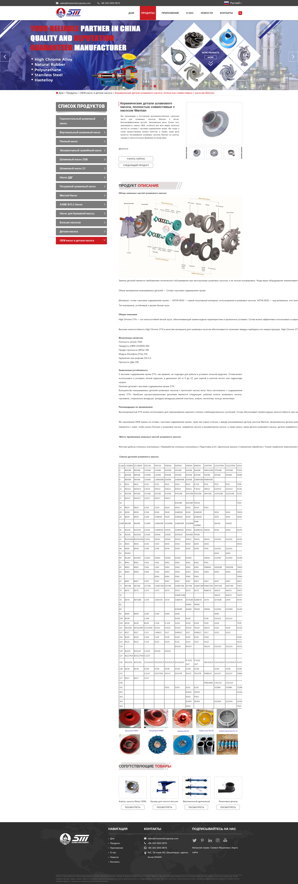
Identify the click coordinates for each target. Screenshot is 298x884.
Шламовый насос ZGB (74, 159)
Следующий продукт (136, 165)
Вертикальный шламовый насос (80, 132)
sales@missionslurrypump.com (75, 3)
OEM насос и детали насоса (96, 93)
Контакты (226, 13)
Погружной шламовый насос (78, 186)
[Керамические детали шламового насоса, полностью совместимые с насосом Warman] (214, 123)
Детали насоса (69, 231)
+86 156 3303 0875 (157, 848)
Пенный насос (69, 141)
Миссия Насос (68, 195)
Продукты (148, 13)
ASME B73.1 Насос (71, 204)
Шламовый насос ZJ (72, 168)
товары (145, 766)
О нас (190, 13)
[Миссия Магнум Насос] (69, 13)
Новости (207, 13)
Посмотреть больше (132, 808)
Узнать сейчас (136, 159)
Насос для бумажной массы (77, 213)
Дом (131, 13)
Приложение (170, 13)
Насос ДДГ (66, 177)
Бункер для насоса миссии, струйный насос (164, 804)
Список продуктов (81, 106)
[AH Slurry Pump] (75, 839)
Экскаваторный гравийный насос (81, 150)
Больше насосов (70, 222)
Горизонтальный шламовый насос (77, 121)
